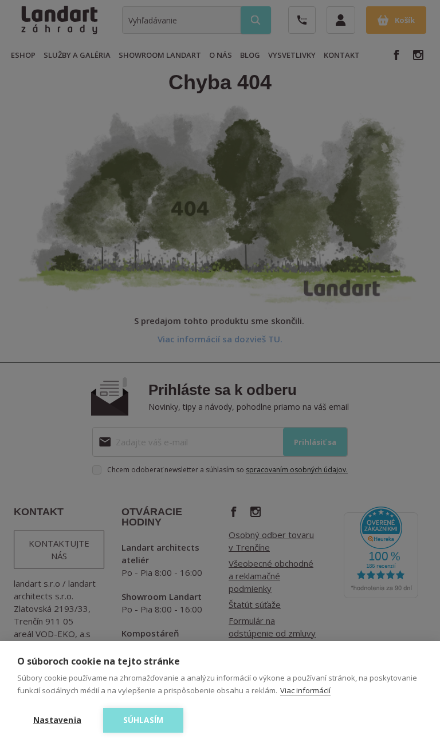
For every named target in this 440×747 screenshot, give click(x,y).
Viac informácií (305, 690)
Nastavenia (57, 720)
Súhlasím (143, 720)
